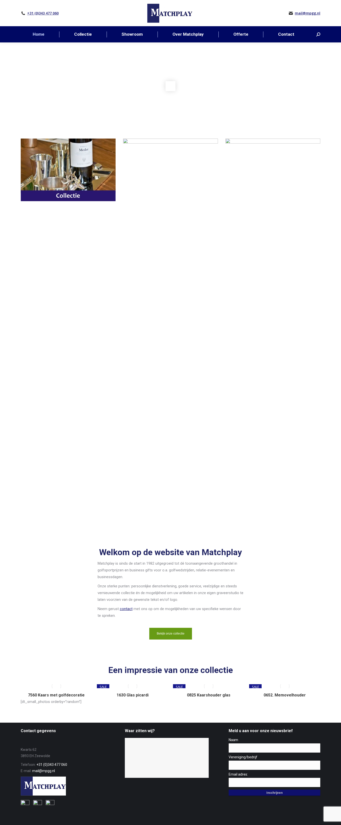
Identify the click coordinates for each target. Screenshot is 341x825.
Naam (233, 740)
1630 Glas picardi (133, 695)
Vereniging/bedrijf (243, 757)
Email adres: (238, 774)
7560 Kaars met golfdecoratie (56, 695)
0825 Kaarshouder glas (208, 695)
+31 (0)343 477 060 (43, 13)
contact (126, 609)
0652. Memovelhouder (285, 695)
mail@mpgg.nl (307, 13)
